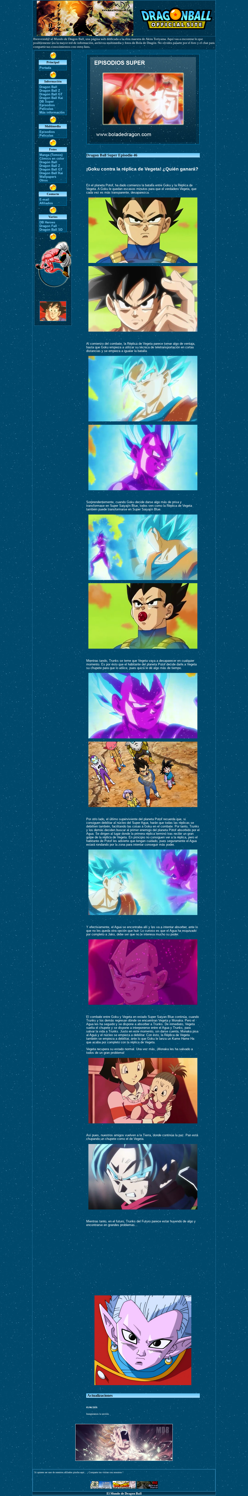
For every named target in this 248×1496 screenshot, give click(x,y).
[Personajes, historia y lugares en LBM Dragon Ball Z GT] (101, 1487)
